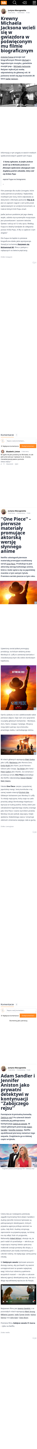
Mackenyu (13, 762)
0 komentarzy (21, 513)
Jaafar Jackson (12, 78)
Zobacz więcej (5, 462)
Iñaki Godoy (30, 759)
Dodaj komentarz (28, 446)
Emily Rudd (5, 765)
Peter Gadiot (6, 772)
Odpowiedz (9, 464)
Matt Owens (6, 781)
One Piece (10, 563)
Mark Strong (30, 1311)
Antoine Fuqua (7, 57)
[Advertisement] (18, 129)
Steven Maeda (26, 778)
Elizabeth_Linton (13, 451)
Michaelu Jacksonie (22, 66)
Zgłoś (16, 464)
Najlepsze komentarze (11, 446)
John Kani (14, 1317)
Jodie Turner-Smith (22, 1314)
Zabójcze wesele (20, 1123)
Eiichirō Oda (24, 792)
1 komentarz (21, 13)
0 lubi (28, 13)
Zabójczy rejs (6, 1117)
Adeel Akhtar (15, 1238)
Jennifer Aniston (16, 1130)
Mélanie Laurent (7, 1314)
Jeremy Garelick (24, 1308)
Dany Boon (23, 1317)
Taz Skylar (21, 768)
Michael (25, 60)
